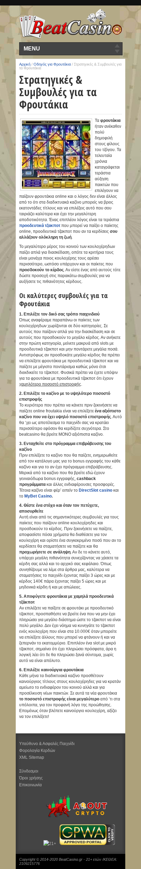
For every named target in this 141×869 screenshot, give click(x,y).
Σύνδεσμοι (28, 771)
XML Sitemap (31, 757)
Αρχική (24, 64)
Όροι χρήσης (31, 778)
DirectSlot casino (95, 490)
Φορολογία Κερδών (37, 750)
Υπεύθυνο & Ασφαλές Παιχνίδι (47, 743)
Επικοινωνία (30, 784)
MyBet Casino (38, 496)
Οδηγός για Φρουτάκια (52, 64)
